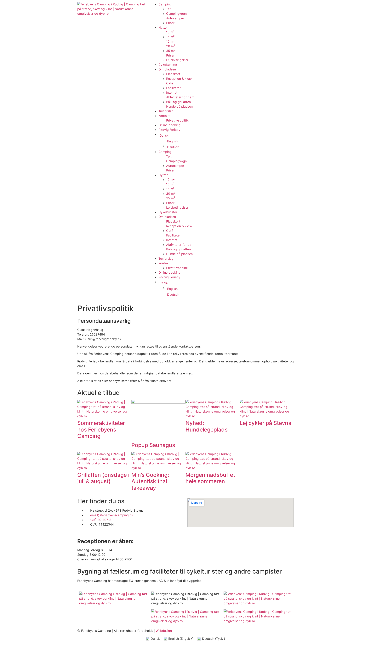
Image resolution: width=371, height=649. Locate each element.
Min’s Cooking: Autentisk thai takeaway (150, 481)
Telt (169, 9)
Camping (165, 4)
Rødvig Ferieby (169, 130)
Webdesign (164, 631)
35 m (170, 51)
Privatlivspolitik (177, 120)
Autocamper (175, 18)
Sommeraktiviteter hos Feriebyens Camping (101, 429)
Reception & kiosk (179, 78)
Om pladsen (167, 69)
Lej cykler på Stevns (265, 423)
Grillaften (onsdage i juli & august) (103, 478)
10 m (170, 32)
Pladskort (173, 74)
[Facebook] (229, 7)
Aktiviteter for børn (180, 97)
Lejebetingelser (177, 60)
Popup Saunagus (153, 445)
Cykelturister (167, 65)
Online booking (169, 125)
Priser (170, 23)
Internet (171, 92)
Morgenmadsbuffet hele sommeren (210, 478)
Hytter (163, 27)
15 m (170, 37)
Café (169, 83)
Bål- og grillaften (178, 102)
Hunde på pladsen (179, 106)
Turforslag (166, 111)
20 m (170, 46)
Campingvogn (176, 13)
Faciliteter (173, 88)
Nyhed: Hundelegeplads (207, 426)
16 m (170, 41)
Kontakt (164, 116)
